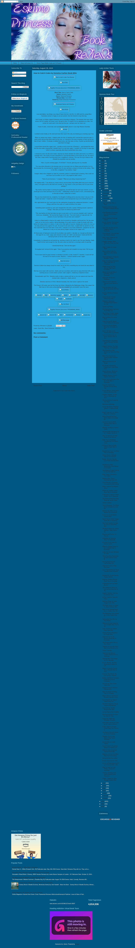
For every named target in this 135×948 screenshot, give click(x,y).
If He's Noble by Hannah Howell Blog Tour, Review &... (110, 728)
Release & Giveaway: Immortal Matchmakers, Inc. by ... (110, 302)
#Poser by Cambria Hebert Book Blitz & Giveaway (110, 491)
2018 (103, 181)
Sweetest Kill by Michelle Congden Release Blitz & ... (110, 208)
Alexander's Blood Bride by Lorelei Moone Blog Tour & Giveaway (30, 872)
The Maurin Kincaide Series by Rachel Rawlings (110, 733)
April (104, 790)
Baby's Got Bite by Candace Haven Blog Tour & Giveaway (110, 679)
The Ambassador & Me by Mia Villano (109, 643)
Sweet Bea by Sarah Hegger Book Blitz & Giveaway (110, 519)
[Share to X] (61, 326)
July (104, 783)
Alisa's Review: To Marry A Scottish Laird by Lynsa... (110, 696)
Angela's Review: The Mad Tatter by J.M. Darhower (110, 347)
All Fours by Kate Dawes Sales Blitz (109, 684)
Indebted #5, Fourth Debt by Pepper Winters (110, 576)
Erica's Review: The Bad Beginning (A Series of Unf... (109, 664)
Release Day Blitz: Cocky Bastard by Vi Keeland (109, 511)
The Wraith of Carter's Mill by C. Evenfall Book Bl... (110, 471)
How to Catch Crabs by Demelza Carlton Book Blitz (109, 252)
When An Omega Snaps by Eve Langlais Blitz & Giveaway (110, 548)
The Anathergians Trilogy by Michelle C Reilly (110, 257)
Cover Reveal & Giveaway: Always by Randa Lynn (110, 746)
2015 (103, 188)
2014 (103, 801)
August (105, 200)
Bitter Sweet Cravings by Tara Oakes (109, 475)
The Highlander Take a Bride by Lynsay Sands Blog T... (110, 615)
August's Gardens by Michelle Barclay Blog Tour (109, 386)
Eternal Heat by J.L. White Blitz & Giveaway (25, 867)
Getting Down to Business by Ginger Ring (109, 633)
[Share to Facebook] (62, 326)
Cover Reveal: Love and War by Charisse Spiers (110, 234)
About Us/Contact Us (27, 63)
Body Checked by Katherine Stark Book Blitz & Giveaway (110, 262)
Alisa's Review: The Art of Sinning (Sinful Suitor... (109, 372)
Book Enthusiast (49, 328)
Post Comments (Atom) (68, 390)
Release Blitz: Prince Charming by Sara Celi (109, 479)
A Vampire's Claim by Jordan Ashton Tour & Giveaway (110, 495)
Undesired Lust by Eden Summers (109, 566)
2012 (103, 806)
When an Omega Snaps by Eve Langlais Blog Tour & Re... (110, 624)
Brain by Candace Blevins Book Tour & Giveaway (109, 580)
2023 (103, 168)
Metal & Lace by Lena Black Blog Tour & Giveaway (110, 754)
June (104, 785)
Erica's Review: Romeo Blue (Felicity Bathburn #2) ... (110, 391)
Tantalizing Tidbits (107, 306)
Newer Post (38, 385)
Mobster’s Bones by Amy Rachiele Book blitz (109, 750)
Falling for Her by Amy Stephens (108, 278)
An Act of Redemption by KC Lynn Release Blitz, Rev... (110, 764)
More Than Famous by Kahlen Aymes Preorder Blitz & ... (110, 357)
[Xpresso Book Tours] (113, 124)
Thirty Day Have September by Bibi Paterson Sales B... (110, 557)
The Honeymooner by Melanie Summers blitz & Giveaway (28, 877)
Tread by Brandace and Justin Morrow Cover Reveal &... (109, 774)
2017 (103, 183)
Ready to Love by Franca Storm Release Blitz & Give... (109, 670)
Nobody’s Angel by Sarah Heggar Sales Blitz (109, 602)
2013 (103, 804)
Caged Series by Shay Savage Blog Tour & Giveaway (108, 268)
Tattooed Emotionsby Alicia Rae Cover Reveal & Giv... (110, 647)
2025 (103, 163)
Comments (17, 75)
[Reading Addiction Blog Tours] (71, 939)
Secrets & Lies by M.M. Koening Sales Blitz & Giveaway (109, 423)
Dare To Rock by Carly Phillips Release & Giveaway (108, 769)
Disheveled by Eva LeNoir (109, 758)
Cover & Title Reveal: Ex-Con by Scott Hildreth (109, 674)
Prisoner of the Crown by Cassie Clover (109, 543)
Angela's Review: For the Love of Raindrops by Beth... (109, 396)
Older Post (90, 385)
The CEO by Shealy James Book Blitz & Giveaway (110, 314)
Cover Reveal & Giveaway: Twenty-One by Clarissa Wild (110, 342)
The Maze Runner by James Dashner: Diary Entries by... (110, 530)
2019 (103, 178)
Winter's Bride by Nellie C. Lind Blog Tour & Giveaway (109, 273)
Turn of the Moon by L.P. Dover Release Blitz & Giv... (109, 336)
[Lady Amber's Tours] (111, 88)
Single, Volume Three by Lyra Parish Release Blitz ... (110, 460)
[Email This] (57, 326)
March (105, 793)
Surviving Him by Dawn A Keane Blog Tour (109, 700)
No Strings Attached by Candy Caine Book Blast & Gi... (110, 367)
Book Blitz (41, 328)
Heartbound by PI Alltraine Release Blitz (109, 688)
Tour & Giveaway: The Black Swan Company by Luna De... (110, 507)
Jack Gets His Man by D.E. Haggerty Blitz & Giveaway (110, 229)
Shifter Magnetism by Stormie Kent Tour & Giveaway (27, 892)
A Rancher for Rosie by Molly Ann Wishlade (109, 539)
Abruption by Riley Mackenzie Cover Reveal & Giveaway (110, 466)
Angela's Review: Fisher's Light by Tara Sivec (109, 376)
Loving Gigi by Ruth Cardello (110, 712)
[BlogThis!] (59, 326)
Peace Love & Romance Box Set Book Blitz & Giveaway (110, 381)
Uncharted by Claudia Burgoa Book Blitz (108, 708)
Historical (57, 328)
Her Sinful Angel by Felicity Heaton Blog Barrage (110, 704)
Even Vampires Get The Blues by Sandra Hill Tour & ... (110, 289)
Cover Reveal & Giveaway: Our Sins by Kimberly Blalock (110, 214)
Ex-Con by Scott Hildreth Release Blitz (109, 515)
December (106, 190)
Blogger (77, 944)
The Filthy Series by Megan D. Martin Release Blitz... (110, 606)
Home (15, 63)
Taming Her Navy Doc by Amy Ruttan (109, 619)
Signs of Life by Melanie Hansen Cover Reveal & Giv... (110, 283)
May (104, 788)
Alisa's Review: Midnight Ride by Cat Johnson (109, 455)
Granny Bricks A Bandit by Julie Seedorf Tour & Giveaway (35, 882)
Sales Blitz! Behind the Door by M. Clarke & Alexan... (110, 723)
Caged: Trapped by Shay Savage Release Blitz (109, 779)
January (105, 798)
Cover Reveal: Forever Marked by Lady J (108, 297)
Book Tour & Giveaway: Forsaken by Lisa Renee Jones (110, 441)
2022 (103, 171)
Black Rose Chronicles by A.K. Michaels (109, 238)
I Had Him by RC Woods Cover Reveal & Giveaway (110, 322)
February (105, 795)
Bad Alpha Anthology (108, 404)
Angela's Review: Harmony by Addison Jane (110, 593)
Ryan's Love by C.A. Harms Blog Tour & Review (110, 413)
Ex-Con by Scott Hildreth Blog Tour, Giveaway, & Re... (109, 327)
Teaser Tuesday (107, 502)
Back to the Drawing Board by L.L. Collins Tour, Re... (110, 610)
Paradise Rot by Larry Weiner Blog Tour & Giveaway (108, 738)
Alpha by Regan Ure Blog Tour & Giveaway (109, 692)
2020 (103, 176)
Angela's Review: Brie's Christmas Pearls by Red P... (110, 243)
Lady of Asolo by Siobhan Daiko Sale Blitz (109, 629)
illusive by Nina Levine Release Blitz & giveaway (110, 331)
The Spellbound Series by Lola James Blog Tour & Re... (110, 589)
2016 (103, 186)
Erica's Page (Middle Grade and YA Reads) (49, 63)
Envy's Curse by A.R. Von (109, 760)
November (106, 193)
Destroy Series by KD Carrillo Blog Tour (108, 562)
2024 (103, 166)
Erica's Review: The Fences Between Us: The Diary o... (110, 224)
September (106, 198)
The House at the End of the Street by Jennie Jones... (110, 499)
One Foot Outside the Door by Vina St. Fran (110, 715)
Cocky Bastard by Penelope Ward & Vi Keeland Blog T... (110, 408)
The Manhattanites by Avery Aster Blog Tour (110, 310)
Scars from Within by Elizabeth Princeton (108, 719)
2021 (103, 173)
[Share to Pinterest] (64, 326)
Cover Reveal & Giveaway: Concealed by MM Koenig (110, 483)
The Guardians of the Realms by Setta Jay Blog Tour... (110, 352)
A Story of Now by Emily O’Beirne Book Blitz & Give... (109, 447)
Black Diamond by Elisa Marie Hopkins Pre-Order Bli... (110, 418)
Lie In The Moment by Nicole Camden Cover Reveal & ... (110, 571)
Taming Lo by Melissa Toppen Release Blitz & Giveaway (109, 654)
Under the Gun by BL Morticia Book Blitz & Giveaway (109, 638)
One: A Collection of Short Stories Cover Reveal (109, 436)
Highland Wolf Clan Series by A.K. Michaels (109, 659)
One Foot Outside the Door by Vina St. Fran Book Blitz (110, 524)
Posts (15, 72)
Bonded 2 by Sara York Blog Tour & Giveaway (110, 451)
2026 (103, 161)
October (105, 195)
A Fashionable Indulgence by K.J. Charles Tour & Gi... (110, 432)
